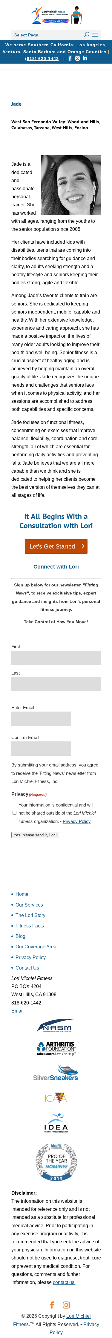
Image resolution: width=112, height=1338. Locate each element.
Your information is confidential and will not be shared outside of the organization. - (57, 813)
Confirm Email (25, 737)
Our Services (29, 904)
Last (15, 672)
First (15, 646)
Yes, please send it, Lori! (35, 835)
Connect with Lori (56, 567)
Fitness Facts (30, 925)
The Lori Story (30, 915)
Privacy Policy (77, 821)
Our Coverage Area (36, 946)
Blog (20, 936)
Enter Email (22, 707)
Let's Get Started (52, 546)
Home (22, 894)
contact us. (64, 1282)
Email (17, 1010)
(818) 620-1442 (42, 58)
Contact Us (27, 967)
